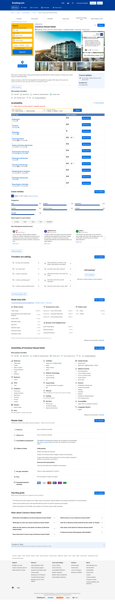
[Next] (102, 46)
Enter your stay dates (46, 442)
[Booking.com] (18, 3)
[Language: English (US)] (68, 3)
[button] (22, 45)
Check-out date (16, 38)
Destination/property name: (20, 28)
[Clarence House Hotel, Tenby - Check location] (36, 30)
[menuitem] (15, 7)
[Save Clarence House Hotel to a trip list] (95, 25)
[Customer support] (73, 3)
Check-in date (16, 33)
